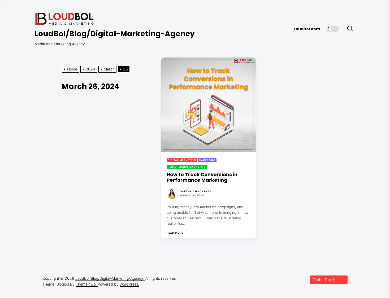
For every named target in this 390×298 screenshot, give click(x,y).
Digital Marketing (182, 160)
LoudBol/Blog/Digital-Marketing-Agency (114, 33)
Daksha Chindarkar (195, 191)
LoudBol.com (307, 29)
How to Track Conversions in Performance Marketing (202, 177)
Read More (175, 233)
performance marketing (187, 166)
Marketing (207, 160)
